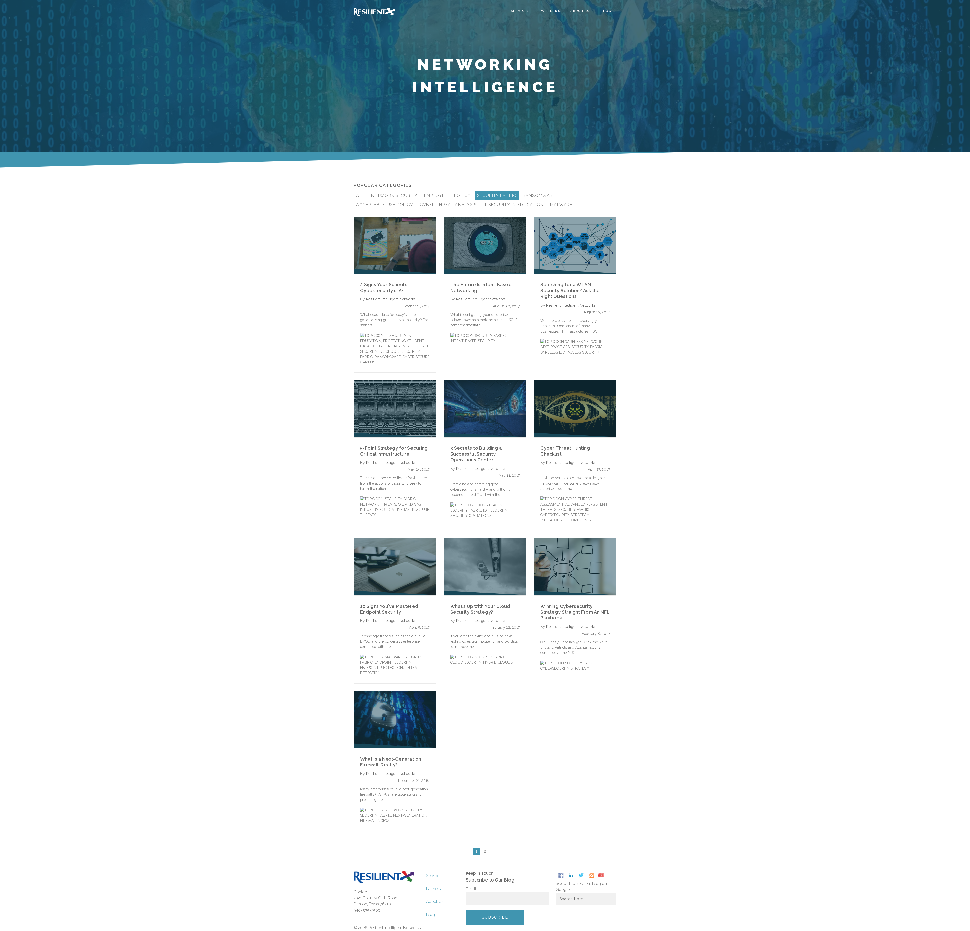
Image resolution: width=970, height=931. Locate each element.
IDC (595, 331)
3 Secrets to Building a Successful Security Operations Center (476, 454)
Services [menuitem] (520, 11)
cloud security (465, 662)
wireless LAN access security (569, 352)
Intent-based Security (472, 341)
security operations (471, 516)
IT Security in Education (513, 204)
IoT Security (495, 510)
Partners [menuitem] (550, 11)
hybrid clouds (498, 662)
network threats (378, 504)
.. (599, 331)
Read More (395, 245)
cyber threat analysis (448, 204)
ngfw (383, 821)
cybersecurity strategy (564, 515)
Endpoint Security (393, 662)
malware (561, 204)
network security (394, 195)
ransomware (539, 195)
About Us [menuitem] (580, 11)
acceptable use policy (385, 204)
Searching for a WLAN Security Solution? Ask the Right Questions (570, 290)
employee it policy (447, 195)
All (360, 195)
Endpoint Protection (381, 668)
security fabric (496, 195)
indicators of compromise (566, 520)
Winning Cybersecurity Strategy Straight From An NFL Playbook (574, 612)
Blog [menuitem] (606, 11)
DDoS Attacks (488, 505)
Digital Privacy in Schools (397, 346)
